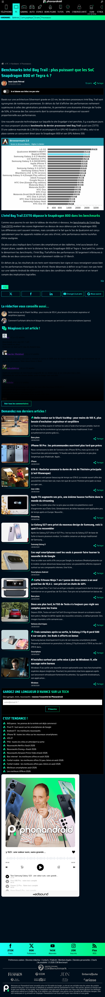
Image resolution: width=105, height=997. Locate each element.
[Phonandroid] (6, 988)
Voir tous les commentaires (16, 403)
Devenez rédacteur (33, 960)
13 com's (88, 83)
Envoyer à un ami (74, 294)
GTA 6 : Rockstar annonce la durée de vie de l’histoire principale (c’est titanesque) (66, 471)
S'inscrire (52, 709)
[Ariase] (89, 979)
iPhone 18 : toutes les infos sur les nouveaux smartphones (32, 734)
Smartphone (36, 651)
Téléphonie (6, 12)
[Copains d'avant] (40, 979)
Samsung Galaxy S (38, 544)
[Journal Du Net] (64, 974)
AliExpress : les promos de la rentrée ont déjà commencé (31, 723)
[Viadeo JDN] (64, 980)
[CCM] (40, 974)
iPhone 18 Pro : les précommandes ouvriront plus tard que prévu (66, 445)
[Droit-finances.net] (15, 980)
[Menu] (3, 1)
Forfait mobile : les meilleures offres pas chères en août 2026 (34, 764)
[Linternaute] (89, 974)
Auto (32, 12)
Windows (34, 682)
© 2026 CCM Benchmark (58, 962)
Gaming (24, 12)
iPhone (34, 461)
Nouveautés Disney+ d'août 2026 (21, 749)
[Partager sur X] (10, 294)
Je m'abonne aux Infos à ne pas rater (25, 91)
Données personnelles (81, 960)
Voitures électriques (39, 623)
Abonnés (52, 951)
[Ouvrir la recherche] (102, 1)
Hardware (15, 64)
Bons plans (50, 12)
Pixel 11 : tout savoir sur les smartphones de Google (29, 727)
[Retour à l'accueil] (52, 1)
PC (16, 12)
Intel (5, 287)
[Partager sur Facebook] (31, 294)
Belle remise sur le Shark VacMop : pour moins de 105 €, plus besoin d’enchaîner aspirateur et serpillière (66, 420)
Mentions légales (65, 960)
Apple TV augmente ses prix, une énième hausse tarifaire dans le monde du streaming (67, 499)
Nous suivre (96, 294)
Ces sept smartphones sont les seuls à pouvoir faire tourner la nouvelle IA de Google (65, 554)
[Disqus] (52, 367)
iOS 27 (10, 738)
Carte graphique (27, 17)
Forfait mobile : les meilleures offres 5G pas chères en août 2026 (35, 760)
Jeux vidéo (35, 488)
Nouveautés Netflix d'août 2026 (21, 745)
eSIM (91, 12)
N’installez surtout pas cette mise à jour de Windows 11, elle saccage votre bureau (64, 661)
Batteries (15, 17)
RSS (94, 951)
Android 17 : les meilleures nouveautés (23, 730)
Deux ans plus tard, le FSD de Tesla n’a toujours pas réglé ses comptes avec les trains (65, 606)
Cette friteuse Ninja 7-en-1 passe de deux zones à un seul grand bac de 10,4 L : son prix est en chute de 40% (64, 582)
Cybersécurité (79, 12)
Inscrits (73, 951)
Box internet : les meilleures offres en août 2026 (28, 756)
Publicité (53, 960)
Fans (11, 951)
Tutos (60, 12)
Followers (31, 951)
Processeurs (46, 17)
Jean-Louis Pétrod (16, 81)
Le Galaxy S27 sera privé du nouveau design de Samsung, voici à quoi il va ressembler (66, 526)
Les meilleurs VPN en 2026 (19, 771)
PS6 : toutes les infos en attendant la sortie (25, 742)
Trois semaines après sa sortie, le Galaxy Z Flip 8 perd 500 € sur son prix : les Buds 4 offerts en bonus (65, 634)
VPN (68, 12)
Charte (94, 960)
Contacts (45, 960)
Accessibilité (42, 962)
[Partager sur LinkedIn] (51, 294)
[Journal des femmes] (15, 974)
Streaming (35, 516)
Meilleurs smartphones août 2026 (22, 767)
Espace (39, 12)
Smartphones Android (39, 572)
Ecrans (37, 17)
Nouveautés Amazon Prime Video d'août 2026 (27, 753)
